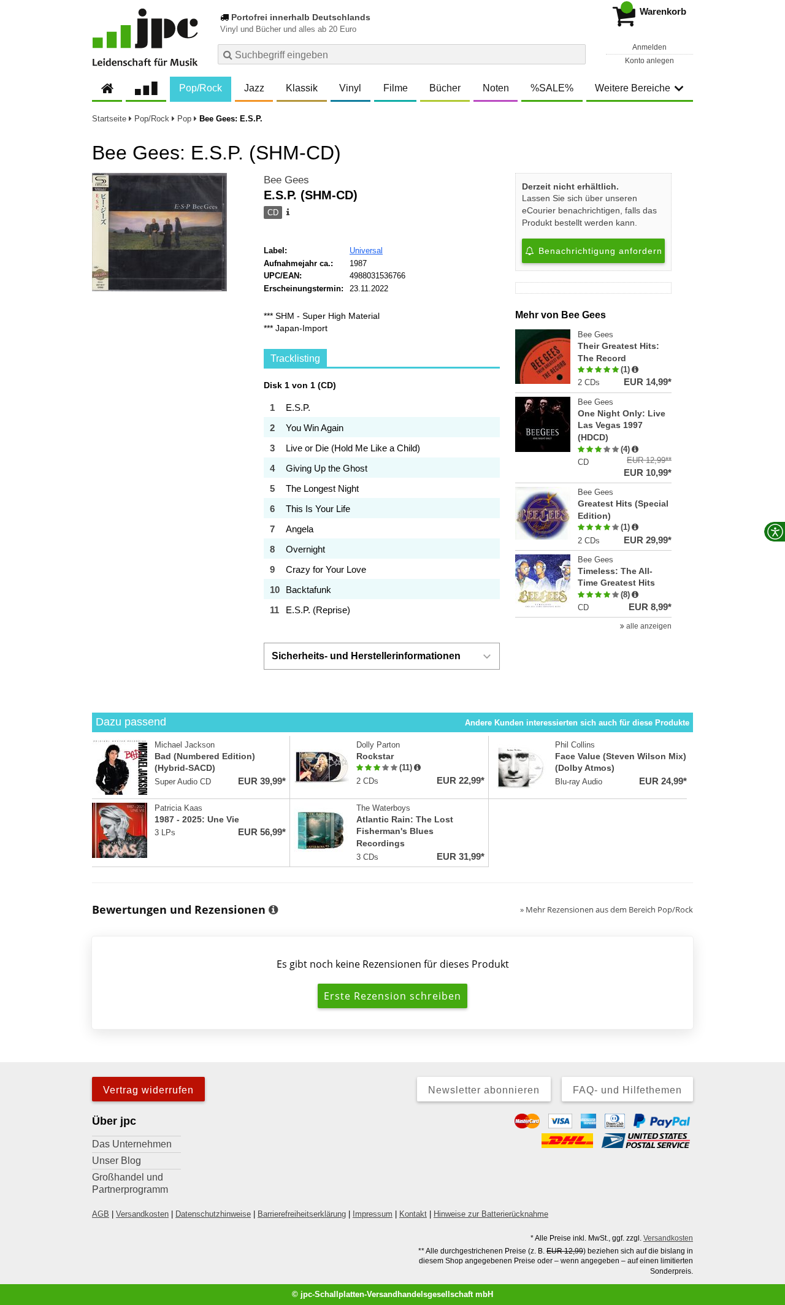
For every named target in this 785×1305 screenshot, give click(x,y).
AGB (100, 1214)
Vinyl (350, 88)
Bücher (445, 88)
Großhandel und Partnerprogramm (130, 1183)
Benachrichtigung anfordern (598, 251)
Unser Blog (116, 1160)
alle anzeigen (648, 626)
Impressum (372, 1214)
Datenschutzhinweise (213, 1214)
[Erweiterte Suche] (575, 54)
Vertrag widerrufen (148, 1090)
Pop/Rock (200, 88)
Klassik (302, 88)
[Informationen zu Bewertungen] (273, 910)
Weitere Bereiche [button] (632, 88)
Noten (496, 88)
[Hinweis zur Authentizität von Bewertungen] (635, 369)
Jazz (254, 88)
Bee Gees (286, 180)
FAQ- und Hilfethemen (627, 1090)
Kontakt (413, 1214)
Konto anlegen (649, 60)
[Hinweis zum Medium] (287, 212)
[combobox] (402, 54)
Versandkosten (142, 1214)
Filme (395, 88)
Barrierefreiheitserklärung (302, 1214)
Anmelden (649, 47)
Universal (366, 250)
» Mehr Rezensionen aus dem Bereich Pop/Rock (606, 909)
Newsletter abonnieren (484, 1090)
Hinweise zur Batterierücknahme (491, 1214)
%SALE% (551, 88)
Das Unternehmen (132, 1144)
